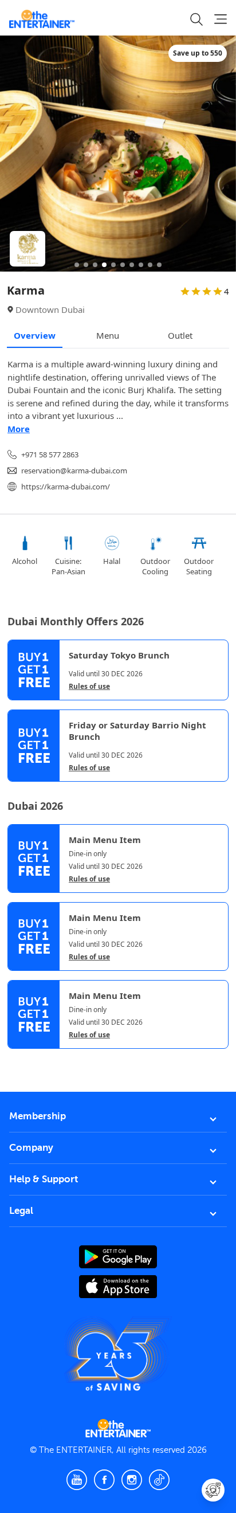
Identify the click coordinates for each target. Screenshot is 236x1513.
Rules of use (89, 687)
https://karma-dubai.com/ (65, 486)
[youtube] (76, 1479)
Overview (35, 335)
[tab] (16, 1060)
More (18, 428)
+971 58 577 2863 (49, 454)
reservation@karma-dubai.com (74, 470)
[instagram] (131, 1479)
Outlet (180, 335)
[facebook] (104, 1479)
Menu (107, 335)
